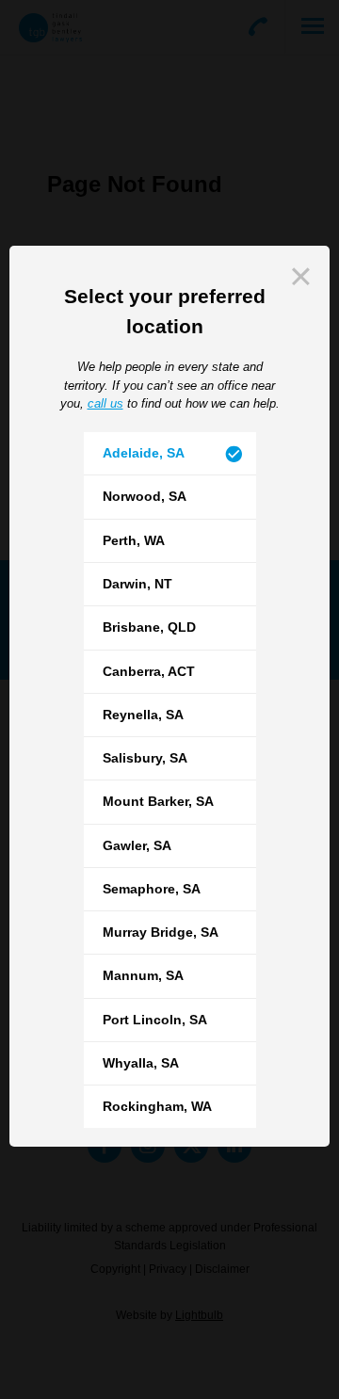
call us (105, 403)
